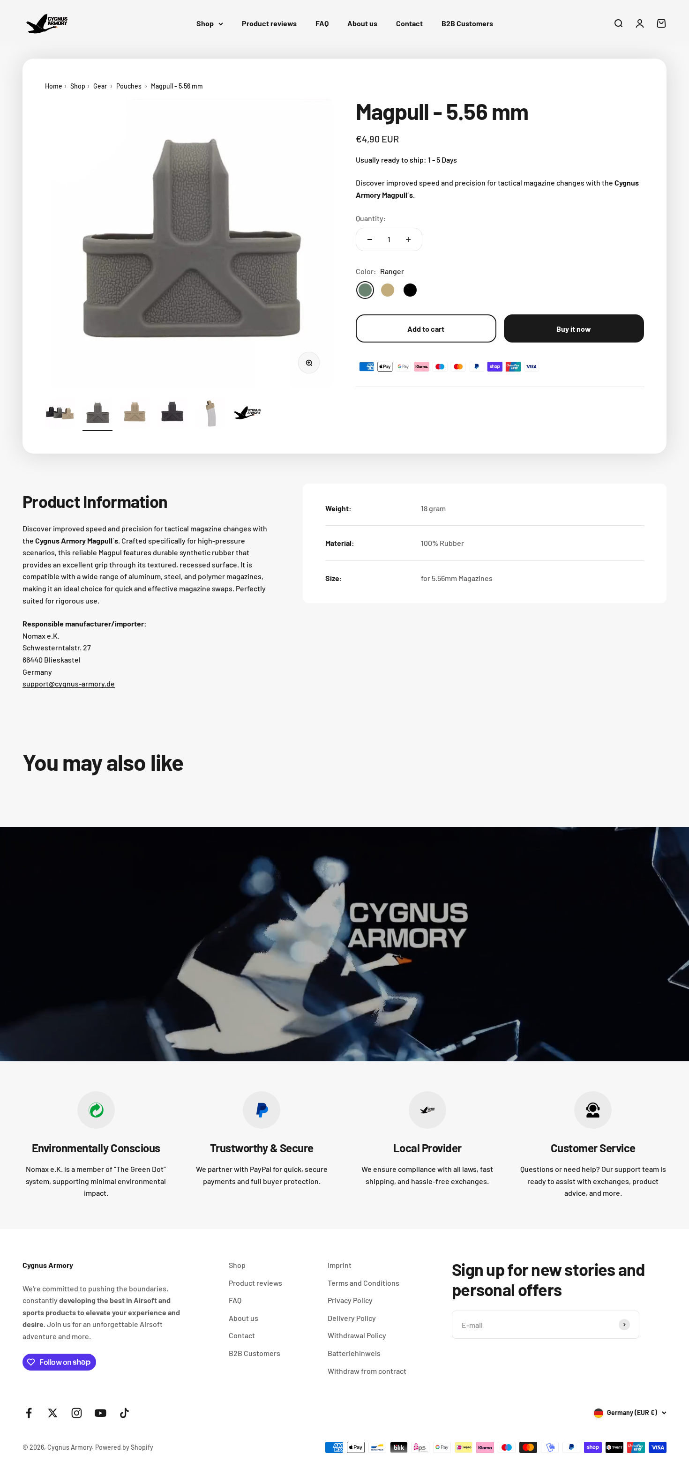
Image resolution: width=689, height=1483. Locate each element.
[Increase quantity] (408, 239)
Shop (205, 23)
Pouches (129, 86)
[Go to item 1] (60, 414)
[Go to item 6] (247, 414)
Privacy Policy (350, 1300)
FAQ (322, 23)
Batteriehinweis (354, 1353)
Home (53, 86)
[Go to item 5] (210, 414)
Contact (409, 23)
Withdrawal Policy (357, 1335)
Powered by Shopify (124, 1447)
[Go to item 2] (97, 414)
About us (362, 23)
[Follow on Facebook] (28, 1413)
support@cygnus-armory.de (68, 683)
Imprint (340, 1264)
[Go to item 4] (172, 414)
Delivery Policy (352, 1317)
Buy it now (573, 328)
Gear (100, 86)
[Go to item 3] (135, 414)
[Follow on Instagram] (76, 1413)
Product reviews (269, 23)
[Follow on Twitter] (52, 1413)
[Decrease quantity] (369, 239)
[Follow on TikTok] (124, 1413)
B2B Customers (467, 23)
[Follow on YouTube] (100, 1413)
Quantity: (371, 217)
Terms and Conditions (363, 1282)
